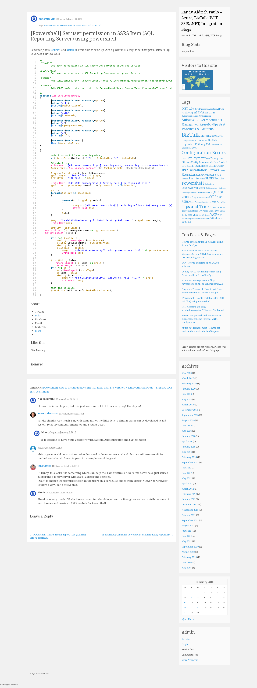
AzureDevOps (209, 124)
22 (198, 607)
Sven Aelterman (48, 413)
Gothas (210, 166)
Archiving (188, 112)
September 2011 (190, 520)
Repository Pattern (217, 188)
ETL (184, 165)
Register (186, 639)
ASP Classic (210, 113)
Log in (185, 644)
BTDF (197, 144)
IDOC (217, 165)
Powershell (193, 183)
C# (208, 144)
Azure (204, 119)
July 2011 (186, 530)
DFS (208, 158)
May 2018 (187, 430)
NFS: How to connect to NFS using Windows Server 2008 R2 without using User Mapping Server (202, 254)
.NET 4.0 (187, 108)
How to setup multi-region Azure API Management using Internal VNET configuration (201, 319)
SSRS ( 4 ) (96, 25)
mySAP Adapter (204, 174)
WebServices (197, 218)
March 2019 (188, 404)
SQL (213, 192)
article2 (71, 49)
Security (185, 192)
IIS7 (185, 170)
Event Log (191, 166)
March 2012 (188, 488)
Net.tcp (218, 175)
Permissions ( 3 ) (67, 25)
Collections (186, 148)
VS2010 (197, 214)
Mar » (191, 619)
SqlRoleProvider (201, 197)
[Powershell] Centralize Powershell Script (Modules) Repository (137, 534)
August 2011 (188, 525)
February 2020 (189, 383)
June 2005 (187, 562)
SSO (219, 197)
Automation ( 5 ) (51, 25)
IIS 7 (222, 166)
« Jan (184, 619)
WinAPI (206, 218)
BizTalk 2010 (208, 135)
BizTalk (191, 134)
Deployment (196, 158)
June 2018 (187, 425)
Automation (191, 119)
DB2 (184, 158)
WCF (213, 214)
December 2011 (190, 504)
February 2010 (189, 557)
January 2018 (188, 436)
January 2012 (188, 499)
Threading (221, 202)
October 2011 (189, 515)
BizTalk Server (201, 140)
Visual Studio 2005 (194, 211)
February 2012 (189, 494)
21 (191, 607)
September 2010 (190, 546)
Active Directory (200, 109)
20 (185, 607)
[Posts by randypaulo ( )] (34, 20)
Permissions (197, 178)
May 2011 (187, 541)
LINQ (222, 170)
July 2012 (186, 467)
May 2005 (187, 567)
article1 (56, 49)
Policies (219, 178)
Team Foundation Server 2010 (202, 202)
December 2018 (190, 409)
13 (185, 602)
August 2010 (188, 551)
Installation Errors (203, 170)
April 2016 (187, 441)
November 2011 (190, 509)
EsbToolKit (220, 162)
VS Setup (206, 215)
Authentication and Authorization (196, 116)
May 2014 (187, 451)
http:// (107, 80)
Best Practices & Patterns (203, 126)
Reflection (209, 184)
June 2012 (187, 473)
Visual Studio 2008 (211, 211)
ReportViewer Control (195, 187)
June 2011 (187, 536)
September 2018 (190, 415)
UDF (214, 207)
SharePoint (205, 192)
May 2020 (187, 373)
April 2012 (187, 483)
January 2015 (188, 446)
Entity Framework (202, 162)
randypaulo (47, 18)
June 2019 (187, 394)
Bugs (203, 144)
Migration (188, 174)
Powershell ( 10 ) (83, 25)
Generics (201, 165)
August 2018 (188, 420)
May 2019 (187, 399)
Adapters (212, 109)
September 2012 (190, 462)
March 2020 (188, 378)
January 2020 (188, 388)
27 (185, 612)
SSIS (212, 196)
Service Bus (194, 192)
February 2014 (189, 457)
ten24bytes (44, 465)
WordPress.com (190, 660)
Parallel (185, 178)
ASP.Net (199, 112)
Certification (216, 144)
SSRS (185, 201)
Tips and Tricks (196, 206)
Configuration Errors (204, 152)
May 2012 (187, 478)
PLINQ (209, 178)
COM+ (195, 148)
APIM (220, 108)
